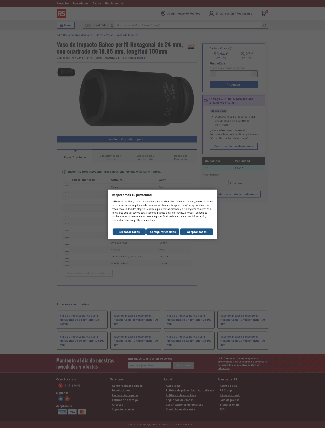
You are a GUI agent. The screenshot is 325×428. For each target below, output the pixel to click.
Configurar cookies (163, 232)
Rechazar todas (129, 232)
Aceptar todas (197, 232)
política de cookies (144, 220)
